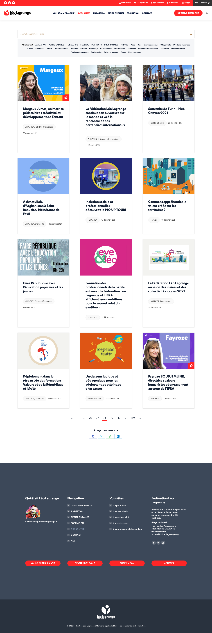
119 (133, 417)
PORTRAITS (96, 44)
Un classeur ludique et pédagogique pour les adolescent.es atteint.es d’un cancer (103, 382)
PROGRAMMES (111, 44)
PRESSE (187, 3)
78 (104, 417)
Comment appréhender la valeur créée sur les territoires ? (167, 205)
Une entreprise (120, 523)
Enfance (74, 48)
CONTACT (76, 535)
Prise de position (111, 52)
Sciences (39, 48)
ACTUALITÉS (78, 529)
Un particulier (120, 505)
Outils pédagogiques (79, 52)
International (119, 48)
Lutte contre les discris (148, 48)
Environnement (61, 48)
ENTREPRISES (173, 3)
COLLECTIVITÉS (158, 3)
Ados (133, 44)
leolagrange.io (50, 521)
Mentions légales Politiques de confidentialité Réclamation (121, 625)
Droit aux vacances (181, 44)
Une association (121, 511)
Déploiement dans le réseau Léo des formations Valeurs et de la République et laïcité (43, 382)
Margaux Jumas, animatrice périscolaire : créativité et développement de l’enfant (43, 112)
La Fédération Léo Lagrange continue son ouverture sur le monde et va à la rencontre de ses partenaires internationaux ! (106, 118)
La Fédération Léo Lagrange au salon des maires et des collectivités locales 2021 (168, 287)
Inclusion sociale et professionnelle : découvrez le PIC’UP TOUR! (106, 205)
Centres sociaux (151, 44)
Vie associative (134, 52)
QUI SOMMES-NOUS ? (82, 505)
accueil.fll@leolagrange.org (165, 534)
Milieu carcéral (178, 48)
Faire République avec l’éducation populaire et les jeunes (43, 287)
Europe (83, 48)
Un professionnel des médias (127, 529)
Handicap (93, 48)
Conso (30, 48)
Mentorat (165, 48)
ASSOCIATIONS (142, 3)
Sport (123, 52)
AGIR (73, 540)
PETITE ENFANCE (56, 44)
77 (97, 417)
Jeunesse (132, 48)
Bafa (140, 44)
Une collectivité (121, 517)
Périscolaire (96, 52)
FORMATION (72, 44)
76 (90, 417)
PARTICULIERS (126, 3)
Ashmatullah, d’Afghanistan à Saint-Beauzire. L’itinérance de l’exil (41, 207)
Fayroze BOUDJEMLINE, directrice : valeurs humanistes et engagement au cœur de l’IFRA (168, 382)
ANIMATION (40, 44)
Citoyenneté (165, 44)
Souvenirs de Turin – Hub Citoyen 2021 (166, 110)
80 (118, 417)
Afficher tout (27, 44)
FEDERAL (84, 44)
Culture (49, 48)
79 (111, 417)
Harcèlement (106, 48)
